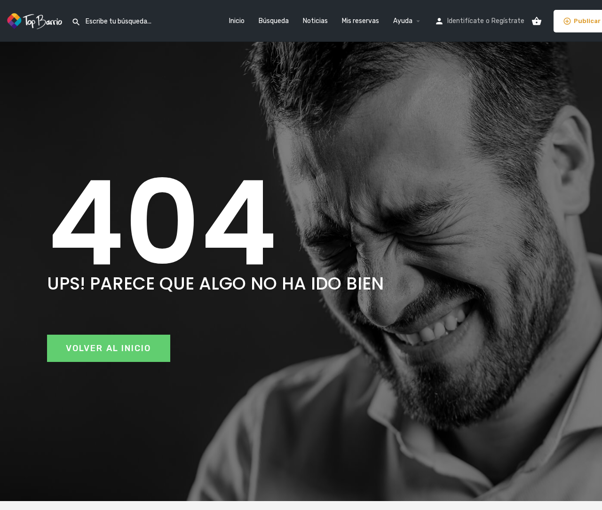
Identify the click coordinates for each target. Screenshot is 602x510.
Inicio (237, 21)
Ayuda (402, 21)
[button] (108, 348)
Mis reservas (360, 21)
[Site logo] (35, 20)
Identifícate (465, 21)
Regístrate (507, 21)
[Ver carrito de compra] (536, 21)
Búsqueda (274, 21)
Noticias (315, 21)
